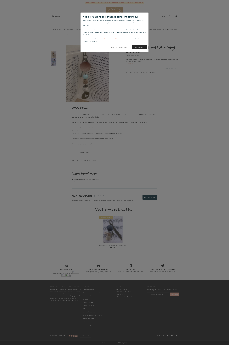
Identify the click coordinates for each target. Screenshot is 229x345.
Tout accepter (139, 47)
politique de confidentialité (110, 39)
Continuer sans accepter (119, 47)
